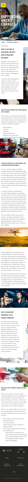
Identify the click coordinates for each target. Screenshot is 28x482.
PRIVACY (20, 458)
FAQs (14, 471)
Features (3, 42)
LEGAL (7, 458)
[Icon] (18, 452)
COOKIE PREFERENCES (21, 465)
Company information (7, 465)
